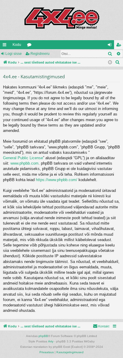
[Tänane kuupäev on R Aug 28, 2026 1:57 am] (110, 62)
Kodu (17, 45)
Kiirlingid (5, 46)
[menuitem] (117, 62)
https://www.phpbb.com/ (56, 180)
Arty (50, 341)
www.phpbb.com (24, 163)
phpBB (43, 336)
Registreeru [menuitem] (119, 46)
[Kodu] (61, 20)
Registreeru (40, 54)
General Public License (23, 158)
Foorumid (30, 46)
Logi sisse (13, 54)
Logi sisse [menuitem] (110, 46)
